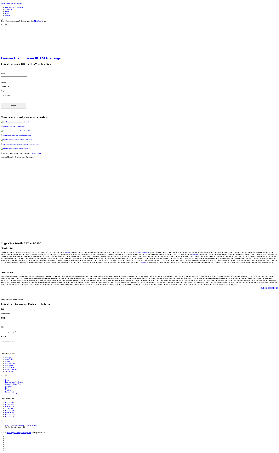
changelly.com (36, 153)
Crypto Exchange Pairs (13, 384)
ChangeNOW (10, 363)
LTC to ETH (9, 406)
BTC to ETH (9, 403)
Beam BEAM (5, 95)
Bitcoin (67, 252)
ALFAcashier (10, 367)
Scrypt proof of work (142, 252)
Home (7, 380)
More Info (37, 21)
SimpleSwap (9, 371)
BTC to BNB (10, 414)
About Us (8, 9)
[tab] (139, 122)
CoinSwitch (9, 359)
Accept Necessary (7, 25)
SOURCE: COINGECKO (269, 288)
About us (8, 386)
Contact (8, 15)
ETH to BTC (9, 404)
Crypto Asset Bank (11, 369)
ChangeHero (9, 365)
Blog (7, 13)
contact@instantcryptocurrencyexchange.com (21, 425)
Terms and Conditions (12, 394)
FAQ (7, 11)
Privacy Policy (10, 392)
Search (13, 106)
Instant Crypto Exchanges (14, 7)
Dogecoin (142, 262)
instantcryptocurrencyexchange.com (19, 433)
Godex (7, 361)
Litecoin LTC (5, 86)
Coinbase (194, 254)
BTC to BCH (10, 416)
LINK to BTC (10, 412)
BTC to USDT (10, 410)
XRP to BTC (9, 408)
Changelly (8, 358)
